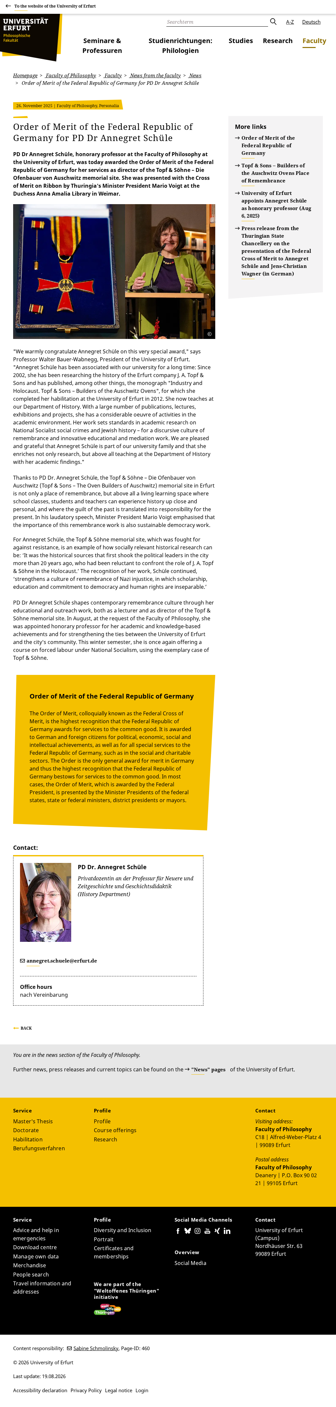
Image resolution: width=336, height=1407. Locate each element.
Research (278, 40)
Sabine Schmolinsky (96, 1348)
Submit (273, 22)
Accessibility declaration (40, 1390)
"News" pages (208, 1069)
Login (142, 1390)
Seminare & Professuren (102, 45)
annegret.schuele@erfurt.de (62, 960)
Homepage (25, 75)
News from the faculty (155, 75)
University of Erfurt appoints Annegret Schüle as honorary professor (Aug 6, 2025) (276, 204)
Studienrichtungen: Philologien (180, 45)
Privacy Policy (86, 1390)
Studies (241, 40)
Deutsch (311, 21)
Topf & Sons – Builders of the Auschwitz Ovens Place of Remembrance (275, 173)
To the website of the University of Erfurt (55, 6)
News (194, 75)
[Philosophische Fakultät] (31, 37)
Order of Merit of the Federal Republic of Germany (268, 145)
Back (26, 1028)
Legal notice (118, 1390)
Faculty (314, 40)
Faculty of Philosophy (70, 75)
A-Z (290, 21)
